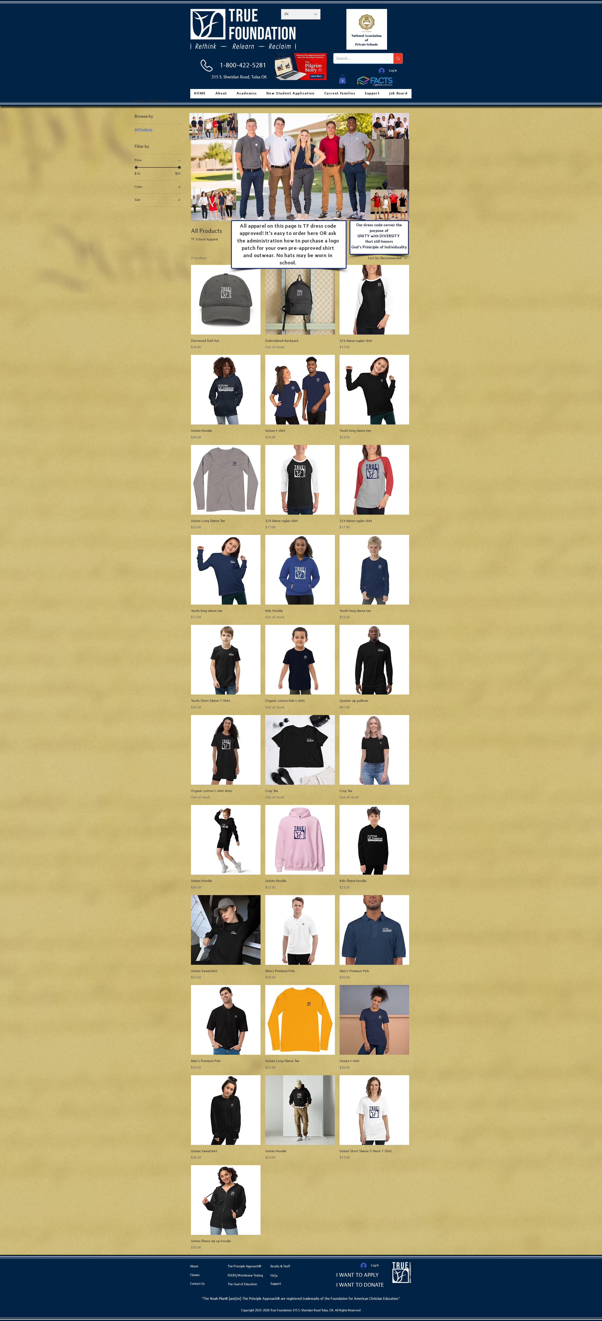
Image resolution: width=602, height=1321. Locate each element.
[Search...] (398, 58)
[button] (342, 79)
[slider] (136, 167)
